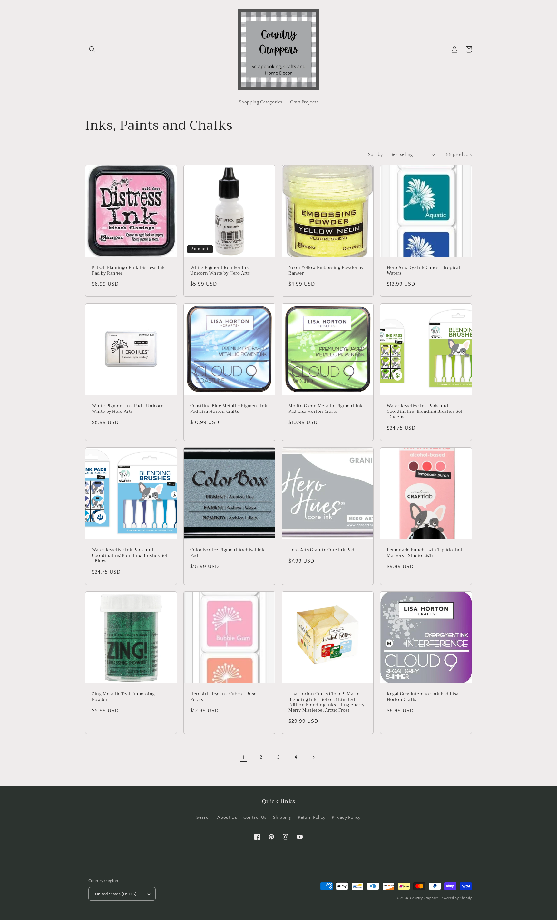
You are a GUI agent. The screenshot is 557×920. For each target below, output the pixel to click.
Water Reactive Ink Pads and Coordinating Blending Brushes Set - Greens (425, 411)
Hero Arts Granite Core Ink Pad (321, 550)
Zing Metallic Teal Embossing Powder (123, 697)
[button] (92, 49)
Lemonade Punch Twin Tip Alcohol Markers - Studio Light (425, 552)
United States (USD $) (115, 894)
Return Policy (312, 817)
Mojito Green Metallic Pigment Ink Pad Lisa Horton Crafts (325, 408)
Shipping (282, 817)
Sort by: (376, 154)
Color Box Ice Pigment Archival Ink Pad (227, 552)
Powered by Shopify (456, 898)
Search (203, 817)
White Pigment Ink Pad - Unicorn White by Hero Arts (128, 408)
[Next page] (313, 757)
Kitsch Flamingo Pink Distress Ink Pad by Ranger (128, 270)
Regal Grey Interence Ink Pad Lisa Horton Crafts (423, 697)
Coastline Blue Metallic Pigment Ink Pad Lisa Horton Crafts (229, 408)
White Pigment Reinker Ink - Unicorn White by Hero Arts (221, 270)
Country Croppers (424, 898)
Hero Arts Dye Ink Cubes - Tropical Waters (423, 270)
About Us (227, 817)
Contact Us (255, 817)
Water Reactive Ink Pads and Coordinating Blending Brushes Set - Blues (130, 555)
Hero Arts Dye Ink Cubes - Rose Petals (223, 697)
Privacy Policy (346, 817)
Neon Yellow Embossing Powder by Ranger (326, 270)
